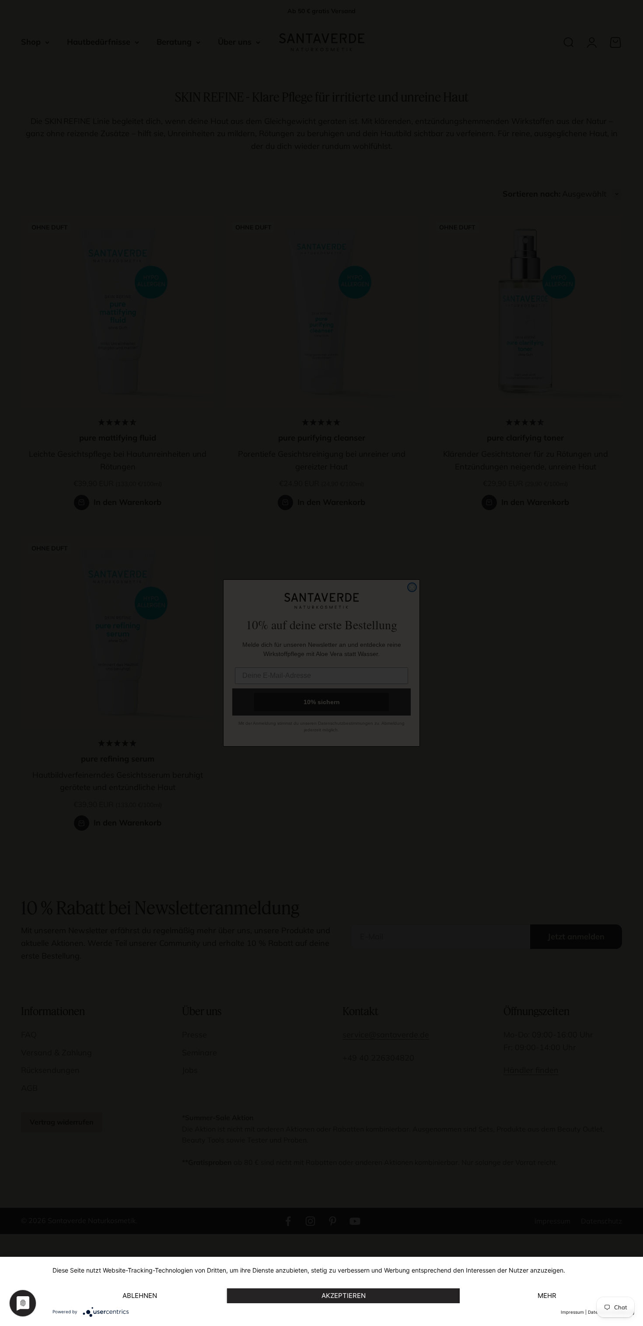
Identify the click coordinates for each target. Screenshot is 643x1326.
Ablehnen (139, 1295)
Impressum (572, 1312)
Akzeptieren (344, 1295)
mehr (547, 1295)
